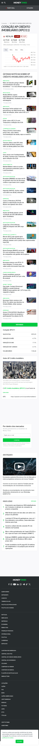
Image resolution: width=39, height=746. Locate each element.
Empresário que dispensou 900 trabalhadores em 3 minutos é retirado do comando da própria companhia (20, 507)
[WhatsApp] (21, 584)
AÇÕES (3, 686)
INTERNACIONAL (6, 634)
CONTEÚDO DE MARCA (7, 670)
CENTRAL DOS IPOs (6, 653)
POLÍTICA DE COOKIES (7, 607)
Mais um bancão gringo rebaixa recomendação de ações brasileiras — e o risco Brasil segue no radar (17, 84)
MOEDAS (3, 702)
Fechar (19, 741)
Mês (11, 50)
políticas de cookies (7, 737)
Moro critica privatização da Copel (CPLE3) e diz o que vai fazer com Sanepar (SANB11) (20, 532)
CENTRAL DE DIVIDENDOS (8, 660)
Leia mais (6, 392)
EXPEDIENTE (4, 595)
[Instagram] (11, 584)
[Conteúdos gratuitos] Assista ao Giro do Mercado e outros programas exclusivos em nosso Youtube (19, 478)
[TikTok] (27, 584)
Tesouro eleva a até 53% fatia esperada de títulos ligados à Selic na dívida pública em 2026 (13, 144)
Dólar (5, 118)
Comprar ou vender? (9, 128)
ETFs (2, 712)
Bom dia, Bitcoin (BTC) (9, 234)
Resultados (6, 92)
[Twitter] (29, 584)
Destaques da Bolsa (9, 176)
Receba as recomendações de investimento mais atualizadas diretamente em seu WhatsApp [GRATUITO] (18, 492)
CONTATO (4, 598)
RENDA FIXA (4, 627)
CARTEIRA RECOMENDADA (8, 650)
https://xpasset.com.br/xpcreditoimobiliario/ (23, 396)
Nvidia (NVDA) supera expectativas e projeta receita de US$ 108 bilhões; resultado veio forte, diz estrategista (16, 97)
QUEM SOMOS (5, 591)
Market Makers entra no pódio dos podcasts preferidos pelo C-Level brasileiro (14, 168)
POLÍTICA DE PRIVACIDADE (9, 604)
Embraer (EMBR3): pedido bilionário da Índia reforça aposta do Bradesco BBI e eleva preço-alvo (20, 539)
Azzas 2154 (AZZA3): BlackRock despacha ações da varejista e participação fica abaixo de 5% (13, 314)
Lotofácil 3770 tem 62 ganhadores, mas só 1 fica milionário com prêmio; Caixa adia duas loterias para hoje (20, 520)
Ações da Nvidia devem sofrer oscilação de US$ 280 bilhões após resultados (13, 214)
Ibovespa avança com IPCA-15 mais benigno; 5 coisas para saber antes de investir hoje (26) (13, 264)
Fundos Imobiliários (9, 272)
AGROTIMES (4, 725)
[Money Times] (20, 2)
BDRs (2, 693)
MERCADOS (4, 618)
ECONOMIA (4, 624)
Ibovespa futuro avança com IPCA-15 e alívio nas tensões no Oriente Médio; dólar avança (13, 302)
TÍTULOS (3, 715)
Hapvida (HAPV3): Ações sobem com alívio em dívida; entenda (13, 191)
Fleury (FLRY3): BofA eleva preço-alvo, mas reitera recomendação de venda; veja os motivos (17, 132)
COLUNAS (4, 663)
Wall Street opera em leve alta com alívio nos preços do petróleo (20, 513)
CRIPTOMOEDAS (6, 699)
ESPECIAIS (4, 643)
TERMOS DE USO (5, 601)
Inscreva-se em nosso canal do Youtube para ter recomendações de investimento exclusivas (18, 484)
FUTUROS (4, 705)
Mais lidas (7, 501)
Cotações (30, 8)
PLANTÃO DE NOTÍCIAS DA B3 (9, 673)
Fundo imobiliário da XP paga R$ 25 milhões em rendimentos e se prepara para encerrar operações (20, 546)
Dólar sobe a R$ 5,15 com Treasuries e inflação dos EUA (13, 121)
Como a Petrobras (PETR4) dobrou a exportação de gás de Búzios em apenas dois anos (13, 202)
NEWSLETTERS (5, 676)
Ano (16, 50)
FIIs (2, 689)
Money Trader (7, 284)
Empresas (6, 198)
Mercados (6, 80)
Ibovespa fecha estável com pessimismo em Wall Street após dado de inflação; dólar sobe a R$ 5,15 (15, 110)
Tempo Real (11, 8)
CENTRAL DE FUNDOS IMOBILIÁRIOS (11, 657)
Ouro (4, 152)
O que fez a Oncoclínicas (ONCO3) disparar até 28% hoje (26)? (13, 226)
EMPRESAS (4, 621)
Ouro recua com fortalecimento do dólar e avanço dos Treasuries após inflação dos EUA (14, 156)
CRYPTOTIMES (5, 722)
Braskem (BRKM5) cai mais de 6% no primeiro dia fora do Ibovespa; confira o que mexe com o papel (14, 180)
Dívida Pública (7, 140)
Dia (6, 50)
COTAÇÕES (4, 683)
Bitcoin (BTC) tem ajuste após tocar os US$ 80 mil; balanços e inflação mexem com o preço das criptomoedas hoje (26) (19, 239)
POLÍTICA (4, 637)
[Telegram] (24, 584)
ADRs (3, 709)
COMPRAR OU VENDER (7, 666)
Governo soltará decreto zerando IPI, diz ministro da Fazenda (18, 527)
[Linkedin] (18, 584)
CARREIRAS (4, 640)
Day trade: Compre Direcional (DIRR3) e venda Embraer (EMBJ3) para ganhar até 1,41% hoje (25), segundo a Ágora (17, 289)
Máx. (21, 50)
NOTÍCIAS (4, 614)
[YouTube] (14, 584)
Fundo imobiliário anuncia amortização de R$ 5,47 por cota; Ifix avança (14, 276)
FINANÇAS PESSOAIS (7, 630)
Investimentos (7, 164)
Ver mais (19, 325)
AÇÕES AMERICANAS (7, 696)
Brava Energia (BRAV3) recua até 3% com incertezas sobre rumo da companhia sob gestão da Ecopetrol (16, 252)
